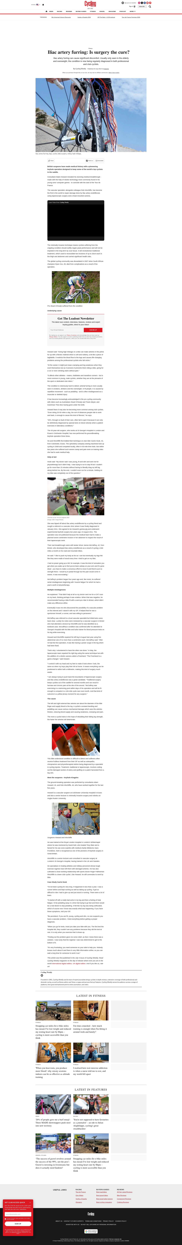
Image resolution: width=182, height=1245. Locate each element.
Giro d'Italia (79, 1195)
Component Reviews (124, 1199)
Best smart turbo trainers (104, 1199)
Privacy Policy (24, 1231)
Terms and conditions (93, 1221)
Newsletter (100, 160)
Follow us (90, 160)
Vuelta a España (81, 1199)
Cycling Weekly (80, 69)
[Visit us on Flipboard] (150, 3)
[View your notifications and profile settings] (43, 5)
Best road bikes (101, 1192)
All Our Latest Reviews (124, 1192)
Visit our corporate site (115, 1239)
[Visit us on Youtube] (147, 3)
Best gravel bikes (102, 1195)
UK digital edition (79, 964)
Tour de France (81, 1192)
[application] (75, 220)
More (132, 11)
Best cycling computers (104, 1202)
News (51, 11)
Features (106, 69)
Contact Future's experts (74, 1221)
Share (52, 160)
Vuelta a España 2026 (84, 17)
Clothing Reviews (123, 1202)
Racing (59, 11)
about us (59, 1221)
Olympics (79, 1202)
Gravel (102, 11)
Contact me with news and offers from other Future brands (18, 1219)
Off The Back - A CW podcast (106, 17)
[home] (46, 11)
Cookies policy (120, 1221)
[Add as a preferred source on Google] (91, 1231)
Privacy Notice (53, 337)
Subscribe (142, 6)
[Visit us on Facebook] (145, 3)
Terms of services (72, 335)
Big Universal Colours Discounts (61, 17)
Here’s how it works (114, 72)
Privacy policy (108, 1221)
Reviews (69, 11)
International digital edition (62, 964)
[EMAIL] (42, 975)
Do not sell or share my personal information (98, 1224)
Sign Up (18, 1224)
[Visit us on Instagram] (139, 3)
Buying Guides (81, 11)
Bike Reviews (121, 1195)
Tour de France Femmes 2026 (131, 17)
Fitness (93, 11)
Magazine (112, 11)
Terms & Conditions (16, 1232)
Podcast (123, 11)
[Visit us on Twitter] (142, 3)
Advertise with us (72, 1224)
